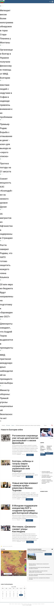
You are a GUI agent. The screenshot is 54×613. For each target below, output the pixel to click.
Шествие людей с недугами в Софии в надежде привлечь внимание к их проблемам (6, 101)
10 (2, 593)
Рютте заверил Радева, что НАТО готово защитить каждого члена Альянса (6, 261)
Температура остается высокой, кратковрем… (49, 448)
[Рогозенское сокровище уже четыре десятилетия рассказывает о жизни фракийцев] (5, 438)
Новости (41, 452)
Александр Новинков (39, 552)
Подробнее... (42, 454)
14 (17, 593)
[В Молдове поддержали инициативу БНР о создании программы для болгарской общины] (5, 507)
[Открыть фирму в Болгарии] (46, 436)
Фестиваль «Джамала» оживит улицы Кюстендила (24, 529)
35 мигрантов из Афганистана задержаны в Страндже (6, 226)
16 (24, 593)
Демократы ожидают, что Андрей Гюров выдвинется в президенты (6, 335)
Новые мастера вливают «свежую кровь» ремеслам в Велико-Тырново (25, 487)
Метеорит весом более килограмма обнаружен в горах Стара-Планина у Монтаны (6, 26)
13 (13, 593)
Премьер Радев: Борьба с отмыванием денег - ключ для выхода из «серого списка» (6, 140)
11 (6, 593)
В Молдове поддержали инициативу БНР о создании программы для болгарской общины (25, 509)
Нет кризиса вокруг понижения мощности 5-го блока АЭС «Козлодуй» (47, 476)
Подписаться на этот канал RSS (7, 546)
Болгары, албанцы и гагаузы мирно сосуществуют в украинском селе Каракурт (22, 466)
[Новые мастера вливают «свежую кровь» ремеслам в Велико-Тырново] (5, 485)
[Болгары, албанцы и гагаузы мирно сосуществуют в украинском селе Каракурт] (5, 462)
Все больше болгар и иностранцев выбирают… (37, 550)
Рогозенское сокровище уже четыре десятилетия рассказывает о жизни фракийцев (25, 439)
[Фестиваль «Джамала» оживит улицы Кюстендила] (5, 528)
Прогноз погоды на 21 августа (5, 167)
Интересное (19, 454)
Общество (18, 476)
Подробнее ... (30, 454)
